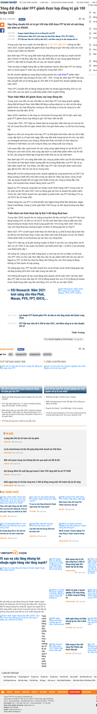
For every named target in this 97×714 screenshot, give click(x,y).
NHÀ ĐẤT (52, 692)
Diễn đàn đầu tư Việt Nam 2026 (84, 680)
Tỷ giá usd (34, 677)
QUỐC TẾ (34, 692)
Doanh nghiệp (9, 2)
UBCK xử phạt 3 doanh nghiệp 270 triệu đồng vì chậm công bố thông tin (72, 533)
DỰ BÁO (17, 692)
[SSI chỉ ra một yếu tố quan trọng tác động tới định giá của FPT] (21, 379)
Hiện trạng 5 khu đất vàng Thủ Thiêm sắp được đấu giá (70, 503)
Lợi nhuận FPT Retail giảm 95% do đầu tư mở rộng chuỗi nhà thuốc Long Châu (51, 316)
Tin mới (9, 433)
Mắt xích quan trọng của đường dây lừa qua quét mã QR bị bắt (32, 460)
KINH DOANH (86, 692)
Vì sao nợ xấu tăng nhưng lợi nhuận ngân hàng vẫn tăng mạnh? (42, 505)
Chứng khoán (8, 485)
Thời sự (6, 464)
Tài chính (3, 516)
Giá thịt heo (34, 680)
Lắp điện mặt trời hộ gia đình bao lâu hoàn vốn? (42, 530)
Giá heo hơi (64, 677)
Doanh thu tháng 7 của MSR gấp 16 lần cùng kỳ (64, 408)
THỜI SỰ (9, 692)
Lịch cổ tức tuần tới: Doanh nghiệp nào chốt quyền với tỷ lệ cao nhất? (65, 390)
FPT (10, 354)
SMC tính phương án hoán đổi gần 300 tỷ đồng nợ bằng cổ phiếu (65, 403)
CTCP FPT (47, 354)
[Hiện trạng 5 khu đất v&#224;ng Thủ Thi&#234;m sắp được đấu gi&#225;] (73, 498)
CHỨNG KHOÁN (62, 692)
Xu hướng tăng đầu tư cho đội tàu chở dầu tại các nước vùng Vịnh (12, 532)
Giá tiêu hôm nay (86, 677)
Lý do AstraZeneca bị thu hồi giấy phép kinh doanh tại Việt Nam (32, 449)
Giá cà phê (74, 677)
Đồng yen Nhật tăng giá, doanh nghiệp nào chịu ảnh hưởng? (22, 398)
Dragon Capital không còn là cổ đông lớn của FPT (36, 33)
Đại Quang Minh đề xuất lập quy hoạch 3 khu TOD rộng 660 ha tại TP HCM (37, 471)
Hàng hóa (7, 442)
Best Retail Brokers (64, 680)
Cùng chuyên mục (56, 361)
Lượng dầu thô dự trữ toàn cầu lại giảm (21, 438)
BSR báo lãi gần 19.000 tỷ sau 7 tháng (61, 397)
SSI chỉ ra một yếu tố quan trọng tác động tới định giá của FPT (20, 390)
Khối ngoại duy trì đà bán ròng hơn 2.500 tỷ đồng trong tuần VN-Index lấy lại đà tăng (42, 482)
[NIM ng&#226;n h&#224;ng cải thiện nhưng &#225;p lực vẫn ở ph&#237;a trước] (56, 622)
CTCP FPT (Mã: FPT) (57, 44)
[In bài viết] (80, 19)
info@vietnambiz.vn (15, 709)
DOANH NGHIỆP (75, 692)
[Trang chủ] (2, 25)
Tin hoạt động (82, 2)
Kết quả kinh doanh (28, 2)
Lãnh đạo (44, 2)
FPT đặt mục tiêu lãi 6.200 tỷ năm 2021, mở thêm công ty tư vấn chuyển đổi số (47, 39)
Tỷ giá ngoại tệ (23, 677)
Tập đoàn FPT (21, 354)
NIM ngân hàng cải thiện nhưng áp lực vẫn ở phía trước (76, 621)
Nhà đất (7, 475)
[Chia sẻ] (2, 30)
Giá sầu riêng (22, 680)
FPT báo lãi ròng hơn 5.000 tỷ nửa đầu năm (19, 421)
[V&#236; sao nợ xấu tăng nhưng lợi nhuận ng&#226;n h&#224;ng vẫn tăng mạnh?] (43, 499)
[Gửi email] (83, 19)
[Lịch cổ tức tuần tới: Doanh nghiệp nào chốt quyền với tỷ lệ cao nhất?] (65, 379)
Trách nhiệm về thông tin (12, 711)
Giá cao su (51, 680)
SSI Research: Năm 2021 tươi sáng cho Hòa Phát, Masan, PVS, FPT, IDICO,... (47, 36)
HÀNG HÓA (25, 692)
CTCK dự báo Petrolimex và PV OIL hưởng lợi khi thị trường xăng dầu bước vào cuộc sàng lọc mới (66, 414)
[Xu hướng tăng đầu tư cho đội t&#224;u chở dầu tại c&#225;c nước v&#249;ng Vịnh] (14, 526)
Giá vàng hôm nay (10, 677)
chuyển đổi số (35, 354)
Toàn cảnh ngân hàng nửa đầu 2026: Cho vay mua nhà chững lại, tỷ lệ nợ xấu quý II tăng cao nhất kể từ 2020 (13, 509)
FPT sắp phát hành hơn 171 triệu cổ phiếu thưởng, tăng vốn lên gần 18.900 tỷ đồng (21, 405)
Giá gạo (42, 680)
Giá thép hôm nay (10, 680)
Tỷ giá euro (54, 677)
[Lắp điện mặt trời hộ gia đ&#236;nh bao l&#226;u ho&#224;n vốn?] (43, 525)
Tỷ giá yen (44, 677)
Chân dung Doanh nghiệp (62, 2)
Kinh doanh (8, 453)
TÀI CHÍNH (43, 692)
